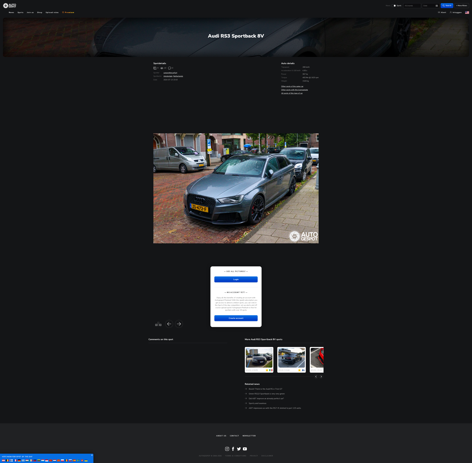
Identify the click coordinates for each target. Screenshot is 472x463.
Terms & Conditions (235, 456)
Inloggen (457, 12)
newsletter (249, 436)
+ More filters (461, 5)
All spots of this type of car (292, 93)
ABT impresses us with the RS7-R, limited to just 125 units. (275, 408)
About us (221, 436)
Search (448, 5)
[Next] (321, 376)
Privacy (254, 456)
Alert (443, 12)
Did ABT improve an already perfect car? (266, 398)
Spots (399, 6)
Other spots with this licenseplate (294, 90)
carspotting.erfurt (170, 73)
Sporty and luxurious (257, 403)
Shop (39, 12)
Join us (30, 12)
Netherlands (178, 76)
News (388, 6)
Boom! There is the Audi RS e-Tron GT (265, 389)
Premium (69, 12)
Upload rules (52, 12)
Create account (236, 318)
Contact (234, 436)
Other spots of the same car (292, 86)
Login (236, 279)
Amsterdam (167, 76)
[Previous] (316, 376)
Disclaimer (267, 456)
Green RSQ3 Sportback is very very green (267, 393)
